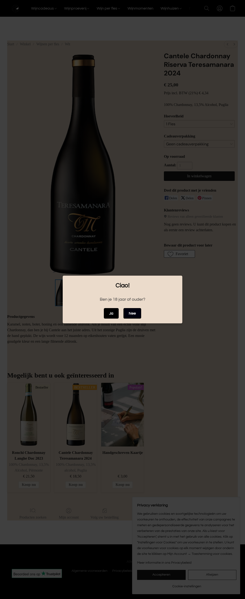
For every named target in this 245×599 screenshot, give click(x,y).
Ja (111, 313)
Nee (132, 313)
